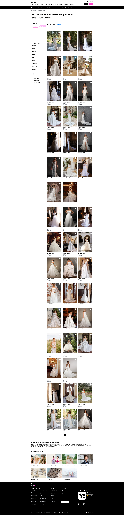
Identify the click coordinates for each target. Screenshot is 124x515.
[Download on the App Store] (89, 493)
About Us (52, 492)
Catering (41, 492)
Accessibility (43, 512)
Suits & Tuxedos (69, 7)
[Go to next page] (75, 435)
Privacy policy (33, 512)
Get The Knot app (33, 496)
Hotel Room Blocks (43, 501)
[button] (35, 26)
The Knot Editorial (54, 493)
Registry (32, 492)
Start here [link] (80, 506)
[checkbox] (39, 36)
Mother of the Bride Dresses (56, 7)
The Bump (62, 490)
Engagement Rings (34, 7)
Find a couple (90, 1)
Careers (52, 495)
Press (52, 498)
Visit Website (59, 24)
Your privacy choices (49, 512)
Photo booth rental (43, 496)
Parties (41, 495)
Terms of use (38, 512)
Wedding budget (33, 498)
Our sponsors (53, 501)
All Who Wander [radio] (37, 82)
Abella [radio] (35, 71)
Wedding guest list (33, 501)
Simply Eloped (63, 493)
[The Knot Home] (33, 2)
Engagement (42, 493)
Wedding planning (33, 504)
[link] (86, 512)
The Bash (62, 492)
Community (42, 504)
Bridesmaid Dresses (47, 7)
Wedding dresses (43, 498)
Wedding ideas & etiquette (44, 490)
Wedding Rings (63, 7)
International (53, 496)
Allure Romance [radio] (37, 78)
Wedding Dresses (40, 7)
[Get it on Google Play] (89, 495)
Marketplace (33, 493)
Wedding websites (33, 490)
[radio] (33, 71)
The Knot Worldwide (54, 490)
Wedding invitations (34, 495)
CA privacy (55, 512)
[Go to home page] (33, 484)
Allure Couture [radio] (37, 76)
